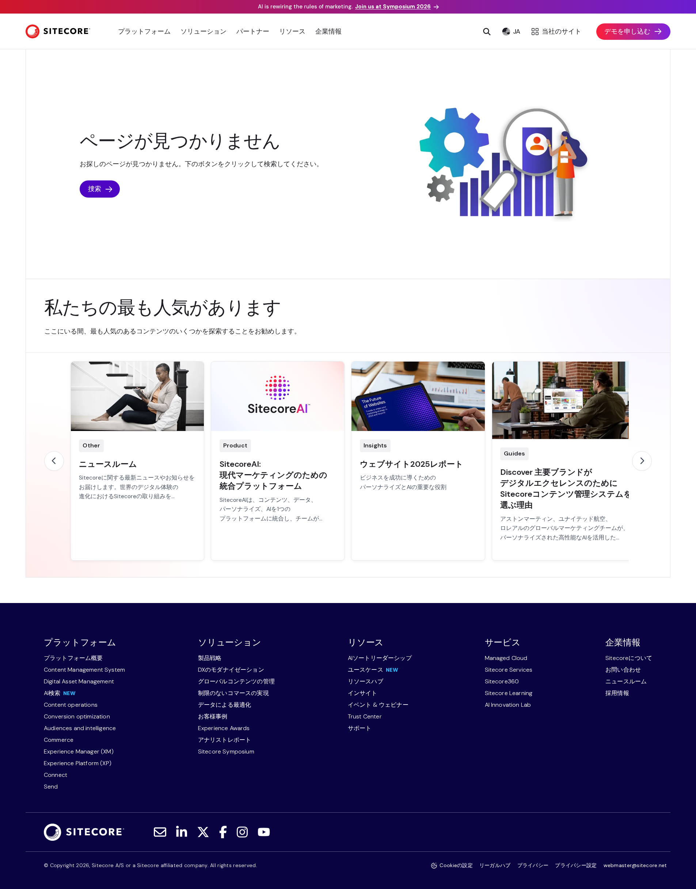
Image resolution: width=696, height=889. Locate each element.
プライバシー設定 (576, 865)
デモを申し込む (627, 31)
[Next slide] (642, 461)
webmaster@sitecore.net (635, 865)
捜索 (94, 188)
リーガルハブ (495, 865)
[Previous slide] (54, 461)
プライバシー (533, 865)
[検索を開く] (487, 31)
